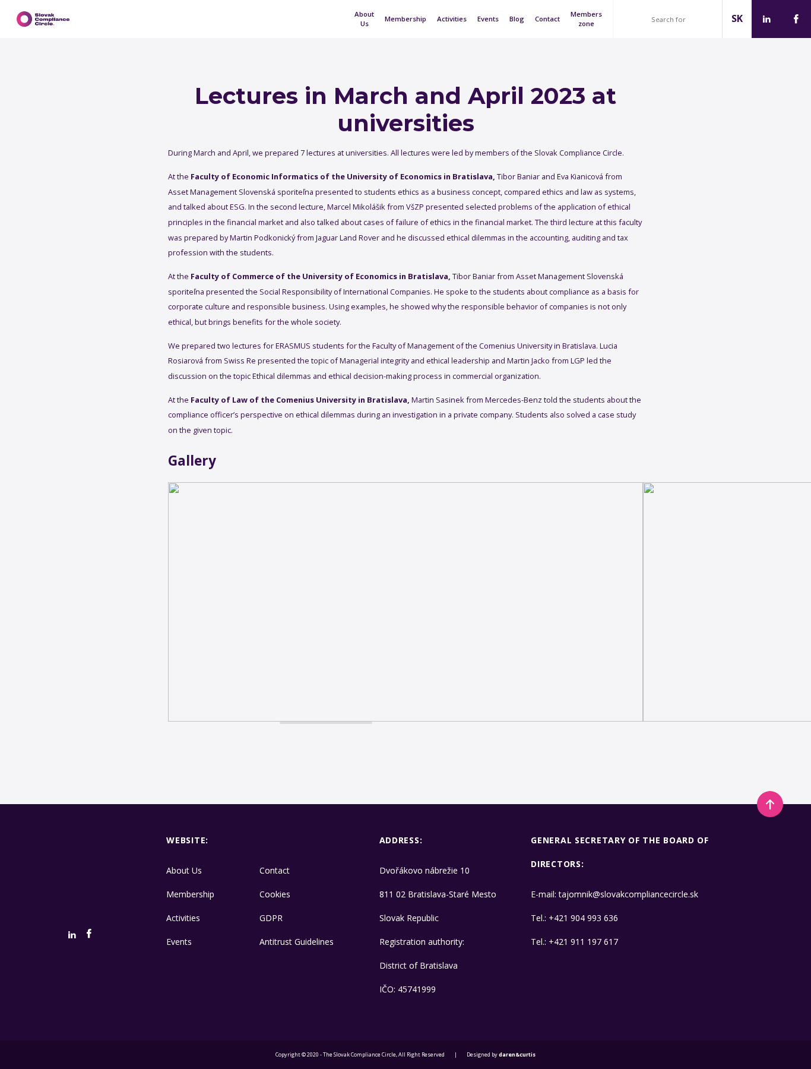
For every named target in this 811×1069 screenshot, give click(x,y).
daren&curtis (517, 1054)
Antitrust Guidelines (296, 941)
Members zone (586, 19)
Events (488, 18)
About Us (364, 19)
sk (737, 18)
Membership (405, 18)
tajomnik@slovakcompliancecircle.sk (628, 894)
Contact (547, 18)
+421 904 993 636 (583, 917)
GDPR (271, 917)
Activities (452, 18)
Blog (516, 18)
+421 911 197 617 (583, 941)
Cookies (274, 894)
